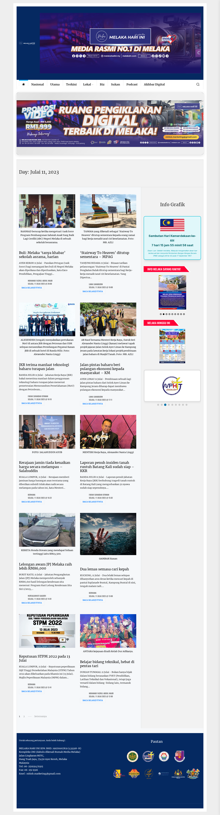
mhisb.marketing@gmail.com (44, 773)
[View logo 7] (179, 405)
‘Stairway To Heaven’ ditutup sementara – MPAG (104, 255)
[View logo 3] (165, 405)
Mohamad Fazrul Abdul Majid (40, 280)
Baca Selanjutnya (32, 287)
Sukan (115, 84)
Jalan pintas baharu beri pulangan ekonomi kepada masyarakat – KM (102, 369)
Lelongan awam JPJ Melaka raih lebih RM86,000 (45, 566)
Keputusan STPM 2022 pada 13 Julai (44, 658)
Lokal (87, 84)
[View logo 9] (186, 405)
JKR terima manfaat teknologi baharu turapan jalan (44, 367)
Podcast (132, 84)
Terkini (71, 84)
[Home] (23, 84)
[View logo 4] (169, 405)
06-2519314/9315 (33, 766)
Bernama (31, 494)
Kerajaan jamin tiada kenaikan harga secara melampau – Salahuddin (44, 466)
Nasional (37, 84)
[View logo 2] (162, 405)
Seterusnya (40, 716)
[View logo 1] (158, 405)
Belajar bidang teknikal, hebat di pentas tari (107, 664)
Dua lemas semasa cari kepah (104, 569)
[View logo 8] (183, 405)
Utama (55, 84)
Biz (102, 84)
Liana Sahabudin (96, 284)
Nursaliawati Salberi (37, 595)
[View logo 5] (172, 405)
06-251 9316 (31, 769)
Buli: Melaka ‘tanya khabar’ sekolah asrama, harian (42, 255)
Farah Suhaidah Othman (38, 396)
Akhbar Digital (154, 84)
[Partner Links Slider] (172, 386)
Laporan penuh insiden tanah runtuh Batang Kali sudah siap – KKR (107, 466)
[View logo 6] (176, 405)
